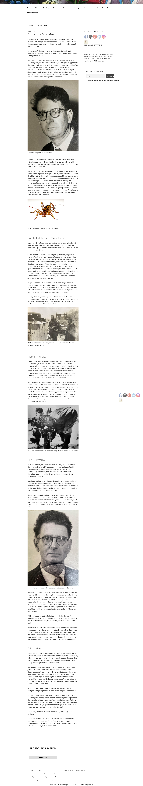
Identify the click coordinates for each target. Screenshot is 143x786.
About (37, 8)
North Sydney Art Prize (51, 8)
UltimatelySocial (87, 785)
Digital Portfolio (33, 12)
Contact (100, 8)
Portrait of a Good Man (40, 34)
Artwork (65, 8)
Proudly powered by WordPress (74, 770)
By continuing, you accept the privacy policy (101, 80)
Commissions (88, 8)
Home (29, 8)
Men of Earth (111, 8)
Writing (76, 8)
